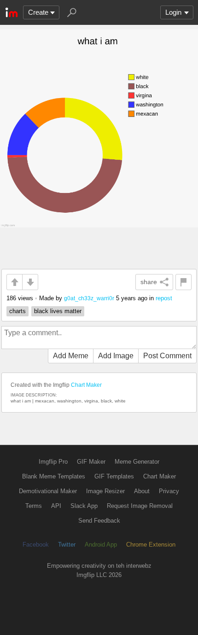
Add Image (116, 356)
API (56, 505)
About (142, 491)
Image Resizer (105, 491)
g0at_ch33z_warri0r (89, 298)
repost (164, 298)
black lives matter (58, 311)
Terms (33, 505)
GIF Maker (91, 461)
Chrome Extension (150, 544)
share (148, 281)
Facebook (36, 544)
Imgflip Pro (53, 461)
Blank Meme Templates (53, 476)
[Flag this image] (183, 282)
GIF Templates (114, 476)
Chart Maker (86, 385)
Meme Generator (137, 461)
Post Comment (167, 356)
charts (17, 311)
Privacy (169, 491)
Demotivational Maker (48, 491)
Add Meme (70, 356)
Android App (101, 544)
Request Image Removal (140, 505)
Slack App (84, 505)
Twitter (67, 544)
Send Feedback (99, 520)
